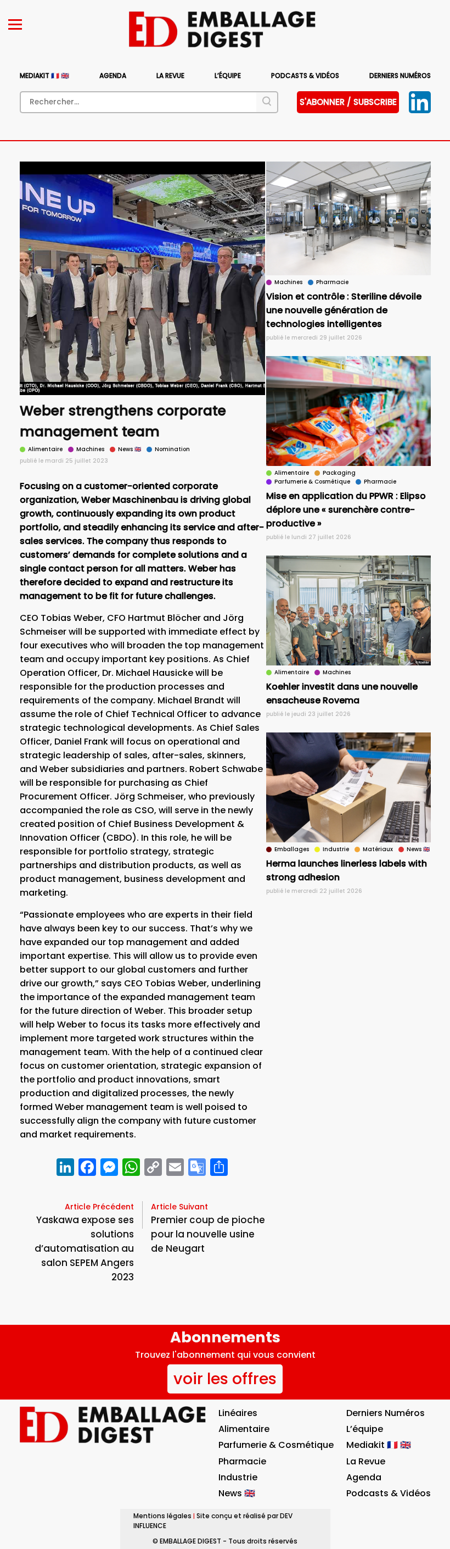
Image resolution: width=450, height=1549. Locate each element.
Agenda (112, 75)
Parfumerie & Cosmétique (276, 1445)
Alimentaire (243, 1429)
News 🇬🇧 (236, 1493)
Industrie (237, 1477)
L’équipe (228, 75)
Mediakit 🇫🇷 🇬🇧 (44, 75)
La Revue (170, 75)
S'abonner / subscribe (348, 102)
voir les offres (225, 1379)
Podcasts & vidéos (305, 75)
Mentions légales (162, 1515)
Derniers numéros (400, 75)
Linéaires (237, 1413)
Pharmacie (242, 1461)
